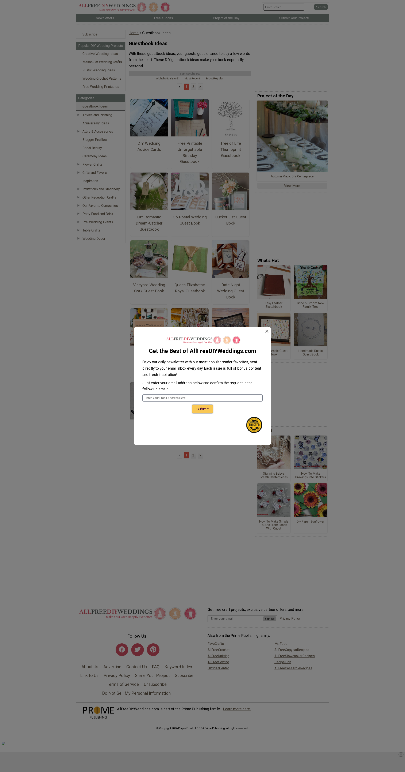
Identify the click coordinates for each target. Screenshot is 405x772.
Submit (202, 409)
